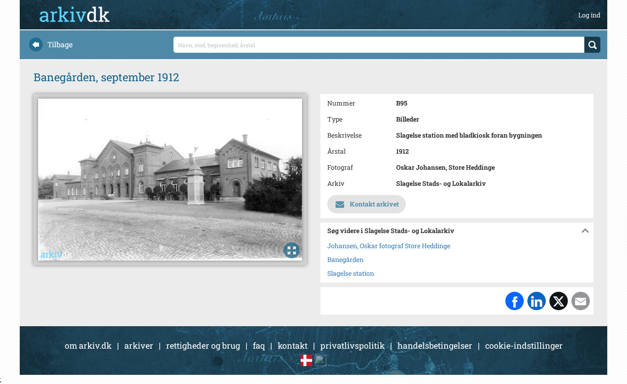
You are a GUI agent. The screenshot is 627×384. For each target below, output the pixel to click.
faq (259, 345)
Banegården (345, 259)
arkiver (138, 345)
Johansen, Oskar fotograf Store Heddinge (388, 245)
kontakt (293, 345)
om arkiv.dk (88, 345)
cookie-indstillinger (524, 345)
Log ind (589, 15)
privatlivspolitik (352, 345)
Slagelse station (350, 273)
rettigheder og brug (203, 345)
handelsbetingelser (434, 345)
